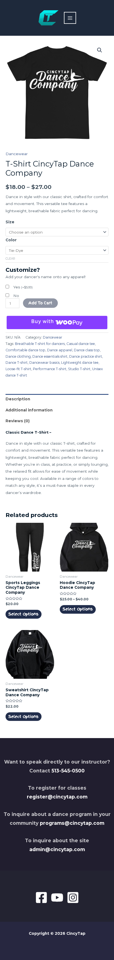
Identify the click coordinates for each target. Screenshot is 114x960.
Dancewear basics (44, 362)
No (16, 295)
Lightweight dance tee (80, 362)
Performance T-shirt (49, 369)
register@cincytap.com (57, 797)
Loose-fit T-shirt (18, 369)
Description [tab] (18, 399)
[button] (100, 50)
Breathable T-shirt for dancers (40, 344)
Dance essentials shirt (50, 356)
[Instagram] (73, 897)
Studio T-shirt (79, 369)
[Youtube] (57, 897)
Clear (10, 258)
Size (10, 222)
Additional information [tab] (29, 410)
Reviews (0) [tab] (18, 421)
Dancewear (17, 154)
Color (11, 240)
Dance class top (87, 350)
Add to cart (40, 303)
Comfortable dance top (25, 350)
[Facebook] (41, 897)
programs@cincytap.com (72, 823)
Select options (23, 614)
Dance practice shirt (85, 356)
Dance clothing (18, 356)
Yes (23, 287)
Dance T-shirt (17, 362)
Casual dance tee (80, 344)
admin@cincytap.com (57, 849)
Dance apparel (59, 350)
